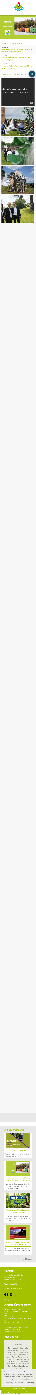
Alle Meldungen (27, 1259)
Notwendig (9, 1383)
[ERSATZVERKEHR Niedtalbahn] (18, 1140)
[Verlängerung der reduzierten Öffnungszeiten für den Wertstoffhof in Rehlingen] (18, 27)
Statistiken (20, 1383)
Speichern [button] (10, 1392)
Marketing (30, 1383)
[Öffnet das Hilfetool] (32, 74)
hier (22, 1332)
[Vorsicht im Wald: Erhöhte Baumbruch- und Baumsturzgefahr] (18, 1200)
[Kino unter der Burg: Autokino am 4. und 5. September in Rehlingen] (18, 1232)
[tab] (18, 42)
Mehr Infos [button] (26, 1379)
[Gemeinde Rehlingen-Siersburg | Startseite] (18, 6)
